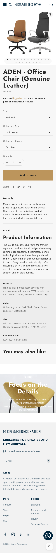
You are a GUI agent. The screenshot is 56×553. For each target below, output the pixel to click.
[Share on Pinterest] (24, 187)
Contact (7, 504)
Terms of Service (39, 524)
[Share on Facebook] (13, 187)
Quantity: (8, 156)
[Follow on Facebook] (5, 534)
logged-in (17, 98)
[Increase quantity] (20, 162)
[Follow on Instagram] (13, 534)
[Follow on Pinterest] (21, 534)
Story (5, 510)
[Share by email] (29, 187)
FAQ (5, 520)
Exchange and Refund (38, 512)
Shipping (35, 504)
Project (6, 515)
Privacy (34, 518)
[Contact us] (48, 535)
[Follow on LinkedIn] (29, 534)
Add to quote (28, 175)
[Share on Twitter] (18, 187)
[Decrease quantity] (7, 162)
